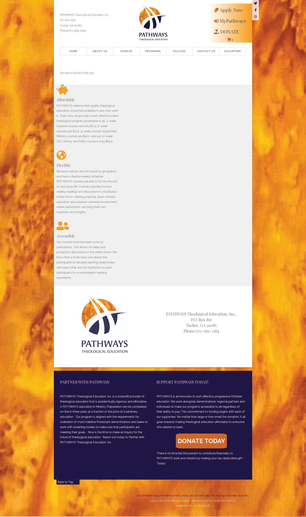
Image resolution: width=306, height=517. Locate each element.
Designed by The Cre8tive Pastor (213, 500)
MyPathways (233, 20)
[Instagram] (255, 16)
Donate (126, 51)
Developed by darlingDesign (170, 500)
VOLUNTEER (232, 51)
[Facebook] (255, 10)
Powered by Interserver (193, 505)
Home (73, 51)
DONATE (229, 31)
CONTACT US (206, 51)
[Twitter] (255, 3)
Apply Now (231, 10)
